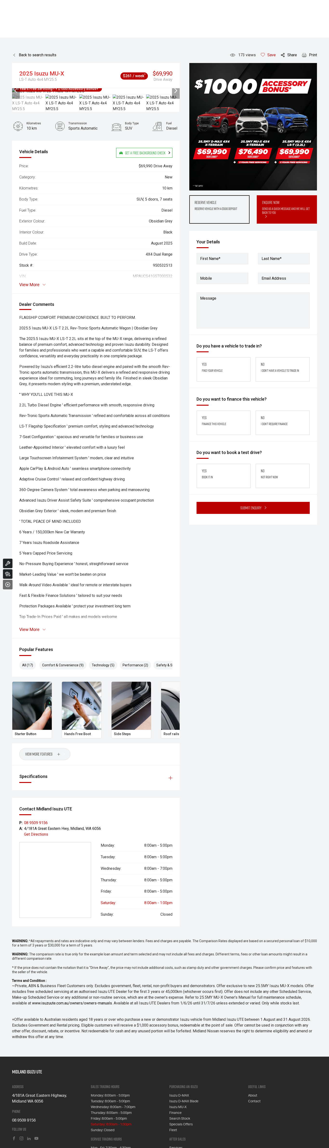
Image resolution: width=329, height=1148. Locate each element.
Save (271, 55)
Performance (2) (135, 665)
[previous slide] (16, 91)
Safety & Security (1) (172, 665)
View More (29, 284)
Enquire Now (286, 207)
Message (208, 298)
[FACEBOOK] (14, 1138)
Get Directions (36, 834)
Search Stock (179, 1118)
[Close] (8, 584)
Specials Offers (181, 1124)
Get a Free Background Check (145, 152)
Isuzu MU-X (178, 1107)
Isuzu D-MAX (179, 1095)
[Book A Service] (8, 563)
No (280, 367)
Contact (254, 1101)
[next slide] (176, 91)
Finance (175, 1113)
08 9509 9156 (36, 822)
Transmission (77, 123)
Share (292, 55)
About (252, 1095)
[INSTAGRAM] (21, 1138)
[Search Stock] (8, 574)
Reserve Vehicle (216, 205)
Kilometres (33, 123)
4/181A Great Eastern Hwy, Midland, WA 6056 (62, 828)
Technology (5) (103, 665)
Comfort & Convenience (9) (63, 665)
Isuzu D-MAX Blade (183, 1101)
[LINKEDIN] (29, 1138)
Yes (212, 367)
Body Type (132, 123)
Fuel (169, 123)
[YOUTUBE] (36, 1138)
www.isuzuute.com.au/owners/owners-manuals (72, 1003)
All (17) (27, 665)
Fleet (173, 1130)
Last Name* (272, 258)
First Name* (210, 258)
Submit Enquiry (251, 507)
